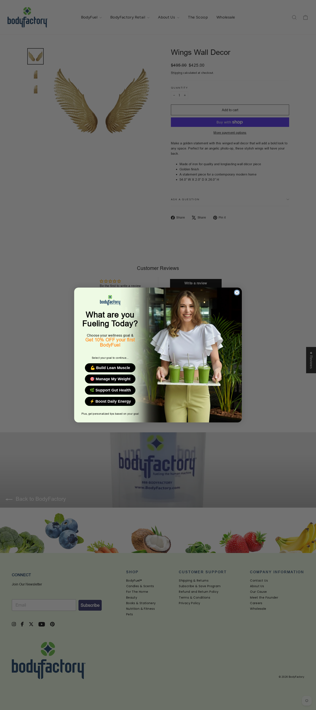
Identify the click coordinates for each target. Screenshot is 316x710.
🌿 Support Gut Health (110, 390)
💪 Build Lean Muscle (110, 368)
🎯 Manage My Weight (110, 379)
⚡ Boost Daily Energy (110, 401)
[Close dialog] (237, 292)
